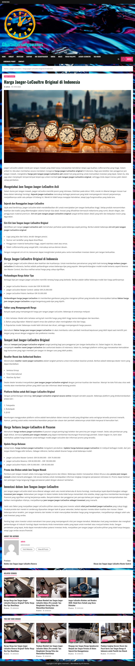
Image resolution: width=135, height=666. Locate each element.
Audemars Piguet (9, 61)
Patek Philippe (70, 56)
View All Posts (43, 549)
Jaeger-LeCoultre (84, 56)
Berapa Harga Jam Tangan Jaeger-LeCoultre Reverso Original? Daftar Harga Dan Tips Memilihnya (19, 603)
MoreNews (75, 663)
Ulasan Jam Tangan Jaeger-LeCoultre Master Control (112, 562)
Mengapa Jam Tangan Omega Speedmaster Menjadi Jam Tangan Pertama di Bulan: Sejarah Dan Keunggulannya (83, 648)
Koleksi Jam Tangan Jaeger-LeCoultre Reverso (20, 562)
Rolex (60, 56)
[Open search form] (118, 59)
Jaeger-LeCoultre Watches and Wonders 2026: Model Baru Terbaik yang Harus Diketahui (82, 603)
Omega (53, 56)
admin (8, 87)
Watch (129, 59)
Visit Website (27, 549)
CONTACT (21, 61)
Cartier (29, 56)
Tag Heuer (97, 56)
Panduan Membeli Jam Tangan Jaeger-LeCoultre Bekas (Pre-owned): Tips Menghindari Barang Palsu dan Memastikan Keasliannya (49, 604)
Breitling (20, 56)
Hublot (11, 56)
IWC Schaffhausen (41, 56)
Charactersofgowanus (22, 44)
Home (4, 56)
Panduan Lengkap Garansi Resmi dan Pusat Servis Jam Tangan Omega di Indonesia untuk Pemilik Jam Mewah (114, 648)
